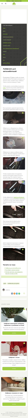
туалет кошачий (7, 39)
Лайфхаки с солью (14, 357)
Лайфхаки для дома (13, 283)
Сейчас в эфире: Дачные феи (14, 0)
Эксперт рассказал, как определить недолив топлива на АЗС (14, 272)
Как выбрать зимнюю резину (12, 270)
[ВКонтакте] (12, 294)
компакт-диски (6, 45)
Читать (14, 333)
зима (4, 28)
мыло (4, 57)
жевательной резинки (19, 197)
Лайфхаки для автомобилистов (13, 268)
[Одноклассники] (14, 294)
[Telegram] (17, 294)
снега (4, 87)
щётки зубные (6, 63)
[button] (13, 145)
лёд (4, 60)
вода (4, 31)
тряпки (4, 51)
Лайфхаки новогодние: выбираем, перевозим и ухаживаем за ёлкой (14, 324)
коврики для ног (7, 42)
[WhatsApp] (19, 294)
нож (4, 54)
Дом (5, 283)
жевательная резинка (8, 37)
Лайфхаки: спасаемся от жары (14, 393)
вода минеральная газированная (11, 48)
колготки (5, 34)
